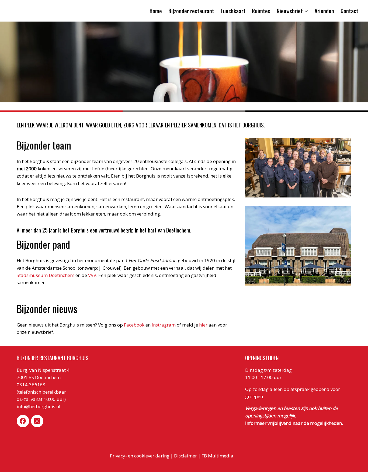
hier (203, 325)
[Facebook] (23, 421)
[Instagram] (37, 421)
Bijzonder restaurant (191, 11)
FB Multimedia (218, 456)
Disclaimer (185, 456)
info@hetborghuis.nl (38, 406)
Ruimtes (261, 11)
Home (156, 11)
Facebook (134, 325)
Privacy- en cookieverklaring (139, 456)
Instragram (163, 325)
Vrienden (324, 11)
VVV (92, 275)
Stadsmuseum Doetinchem (45, 275)
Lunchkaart (233, 11)
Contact (349, 11)
